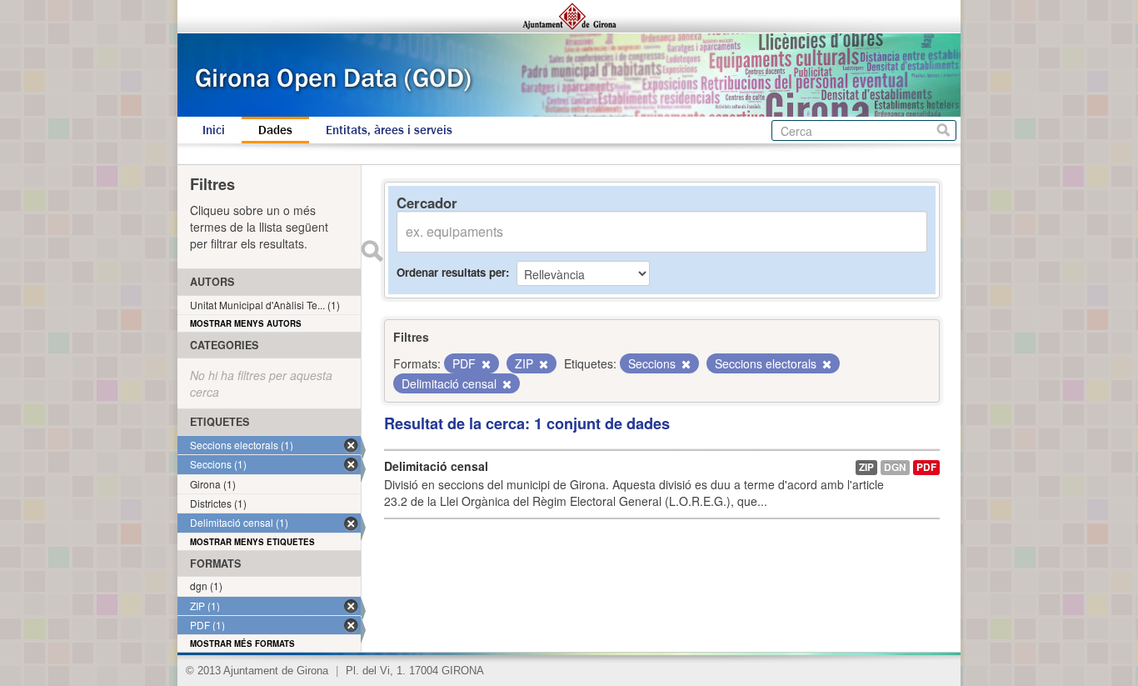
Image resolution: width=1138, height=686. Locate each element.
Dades (275, 130)
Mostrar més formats (242, 643)
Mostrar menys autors (246, 323)
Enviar (371, 250)
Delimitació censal (436, 466)
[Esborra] (485, 364)
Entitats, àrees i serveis (389, 130)
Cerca (943, 130)
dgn (895, 467)
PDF (926, 467)
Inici (213, 130)
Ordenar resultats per (451, 272)
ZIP (866, 467)
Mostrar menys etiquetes (252, 542)
